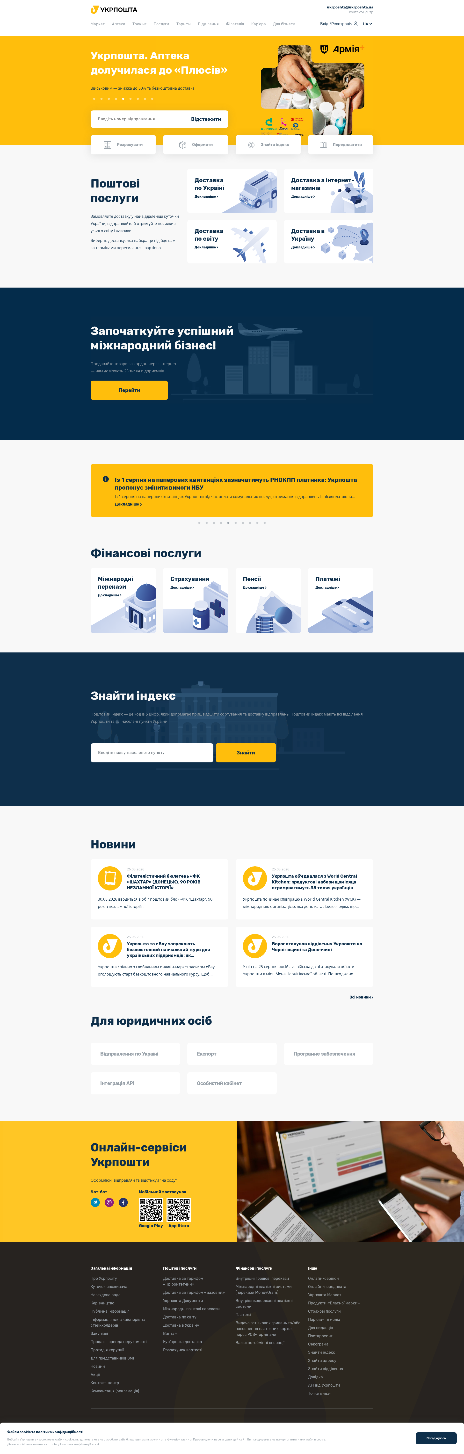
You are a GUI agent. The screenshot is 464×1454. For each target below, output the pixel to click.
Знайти (246, 753)
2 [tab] (101, 99)
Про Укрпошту (104, 1278)
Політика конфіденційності (79, 1444)
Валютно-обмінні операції (260, 1342)
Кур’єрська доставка (182, 1341)
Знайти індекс (321, 1352)
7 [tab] (137, 99)
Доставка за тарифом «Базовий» (194, 1292)
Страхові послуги (324, 1311)
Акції (95, 1374)
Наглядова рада (106, 1295)
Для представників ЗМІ (112, 1358)
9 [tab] (152, 99)
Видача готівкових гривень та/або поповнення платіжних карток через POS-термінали (268, 1329)
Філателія (235, 24)
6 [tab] (130, 99)
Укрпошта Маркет (324, 1295)
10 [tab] (264, 523)
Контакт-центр (105, 1383)
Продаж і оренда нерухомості (119, 1341)
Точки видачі (320, 1393)
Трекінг (139, 24)
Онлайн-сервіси (323, 1278)
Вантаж (170, 1333)
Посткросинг (320, 1336)
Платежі (243, 1314)
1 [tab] (94, 99)
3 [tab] (108, 99)
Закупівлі (99, 1333)
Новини (98, 1366)
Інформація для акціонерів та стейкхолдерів (118, 1322)
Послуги (161, 24)
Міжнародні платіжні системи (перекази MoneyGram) (264, 1289)
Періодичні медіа (324, 1319)
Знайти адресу (322, 1360)
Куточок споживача (109, 1286)
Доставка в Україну (181, 1325)
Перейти (129, 390)
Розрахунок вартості (182, 1350)
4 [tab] (116, 99)
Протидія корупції (107, 1350)
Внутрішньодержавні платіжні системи (264, 1303)
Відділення (208, 24)
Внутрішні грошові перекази (262, 1278)
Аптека (118, 24)
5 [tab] (123, 99)
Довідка (315, 1377)
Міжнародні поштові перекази (191, 1309)
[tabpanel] (232, 90)
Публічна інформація (110, 1311)
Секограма (318, 1344)
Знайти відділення (325, 1369)
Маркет (98, 24)
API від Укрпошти (324, 1385)
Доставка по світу (179, 1317)
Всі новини (360, 997)
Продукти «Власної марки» (334, 1303)
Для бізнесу (284, 24)
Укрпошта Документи (183, 1300)
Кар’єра (258, 24)
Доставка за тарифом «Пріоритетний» (183, 1281)
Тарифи (183, 24)
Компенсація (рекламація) (115, 1391)
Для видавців (320, 1327)
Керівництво (102, 1303)
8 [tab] (145, 99)
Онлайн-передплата (327, 1286)
